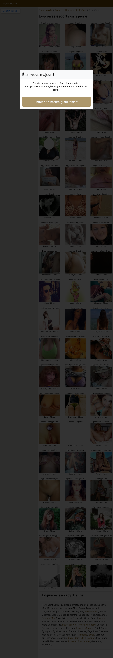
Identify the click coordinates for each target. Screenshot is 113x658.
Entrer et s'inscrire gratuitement (56, 102)
